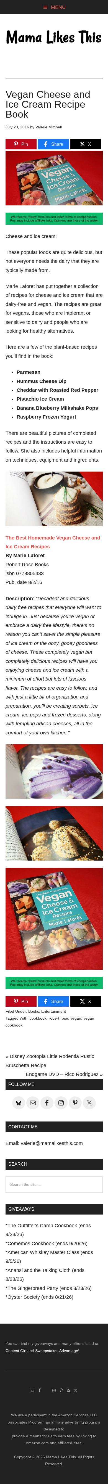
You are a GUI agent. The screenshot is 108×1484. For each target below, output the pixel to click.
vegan (75, 1018)
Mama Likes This (54, 37)
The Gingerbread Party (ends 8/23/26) (49, 1288)
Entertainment (53, 1011)
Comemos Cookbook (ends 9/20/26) (47, 1243)
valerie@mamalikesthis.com (52, 1143)
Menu (58, 7)
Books (33, 1011)
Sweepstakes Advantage (56, 1350)
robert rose (58, 1018)
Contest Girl (16, 1350)
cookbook (38, 1018)
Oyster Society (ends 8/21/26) (40, 1297)
